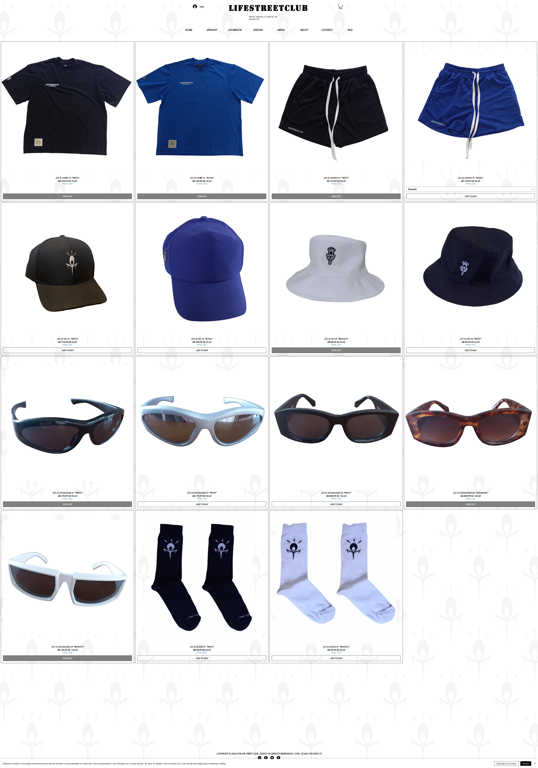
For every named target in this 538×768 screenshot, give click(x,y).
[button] (341, 6)
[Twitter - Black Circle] (272, 757)
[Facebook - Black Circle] (266, 757)
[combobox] (470, 189)
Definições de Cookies (506, 763)
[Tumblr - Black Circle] (278, 757)
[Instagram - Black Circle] (259, 757)
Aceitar (526, 763)
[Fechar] (534, 763)
